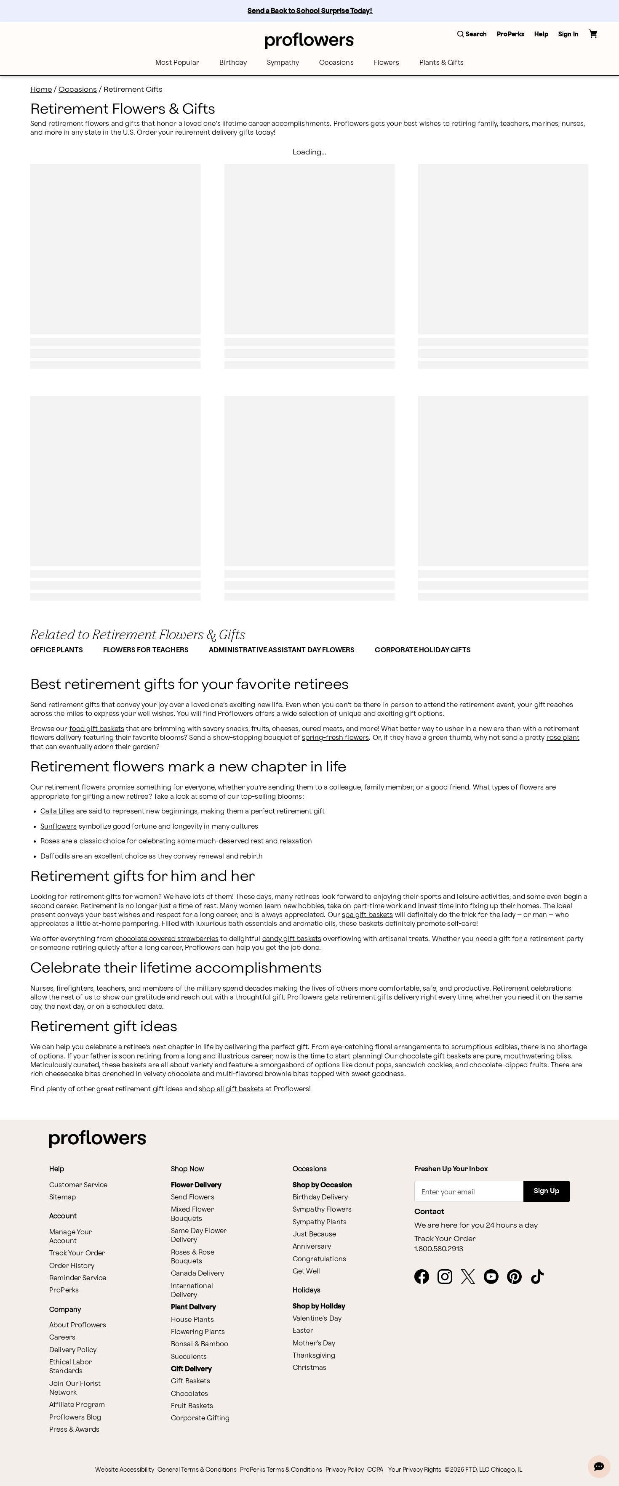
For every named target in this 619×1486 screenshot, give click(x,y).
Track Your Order (77, 1253)
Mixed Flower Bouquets (192, 1214)
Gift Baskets (190, 1381)
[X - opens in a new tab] (471, 1277)
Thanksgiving (314, 1356)
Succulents (189, 1357)
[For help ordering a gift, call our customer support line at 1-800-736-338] (309, 40)
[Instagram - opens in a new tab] (448, 1277)
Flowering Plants (198, 1332)
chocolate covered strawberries (167, 939)
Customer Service (78, 1185)
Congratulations (319, 1259)
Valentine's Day (317, 1319)
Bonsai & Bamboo (199, 1344)
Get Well (306, 1271)
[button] (472, 35)
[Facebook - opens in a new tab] (425, 1277)
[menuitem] (177, 63)
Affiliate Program (77, 1405)
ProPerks (64, 1290)
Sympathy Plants (320, 1222)
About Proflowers (77, 1325)
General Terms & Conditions (197, 1470)
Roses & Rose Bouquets (192, 1257)
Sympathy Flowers (322, 1210)
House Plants (192, 1320)
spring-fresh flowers (335, 738)
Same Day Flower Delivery (199, 1235)
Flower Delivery (196, 1185)
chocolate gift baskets (435, 1056)
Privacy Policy (345, 1470)
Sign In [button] (568, 34)
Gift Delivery (191, 1369)
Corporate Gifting (200, 1418)
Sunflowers (58, 827)
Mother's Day (314, 1343)
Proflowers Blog (75, 1417)
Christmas (309, 1368)
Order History (71, 1266)
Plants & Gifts (441, 63)
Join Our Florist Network (75, 1388)
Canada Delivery (197, 1274)
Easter (303, 1331)
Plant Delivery (193, 1307)
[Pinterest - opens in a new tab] (517, 1277)
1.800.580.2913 (438, 1249)
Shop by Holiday (319, 1306)
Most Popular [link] (177, 63)
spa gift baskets (367, 915)
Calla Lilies (57, 811)
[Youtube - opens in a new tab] (494, 1277)
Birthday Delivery (320, 1197)
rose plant (563, 738)
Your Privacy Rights (414, 1470)
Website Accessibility (124, 1470)
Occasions (336, 63)
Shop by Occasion (322, 1185)
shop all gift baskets (231, 1089)
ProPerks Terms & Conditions (281, 1470)
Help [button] (541, 34)
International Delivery (192, 1290)
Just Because (314, 1234)
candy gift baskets (292, 939)
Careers (62, 1337)
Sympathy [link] (283, 63)
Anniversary (312, 1247)
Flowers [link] (386, 63)
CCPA (375, 1470)
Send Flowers (192, 1197)
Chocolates (189, 1394)
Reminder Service (77, 1278)
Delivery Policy (72, 1350)
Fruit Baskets (192, 1406)
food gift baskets (97, 729)
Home (41, 89)
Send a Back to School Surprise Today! (310, 11)
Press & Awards (74, 1430)
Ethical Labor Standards (70, 1366)
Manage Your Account (70, 1236)
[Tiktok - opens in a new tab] (541, 1277)
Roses (50, 841)
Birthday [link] (233, 63)
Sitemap (62, 1197)
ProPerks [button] (510, 34)
